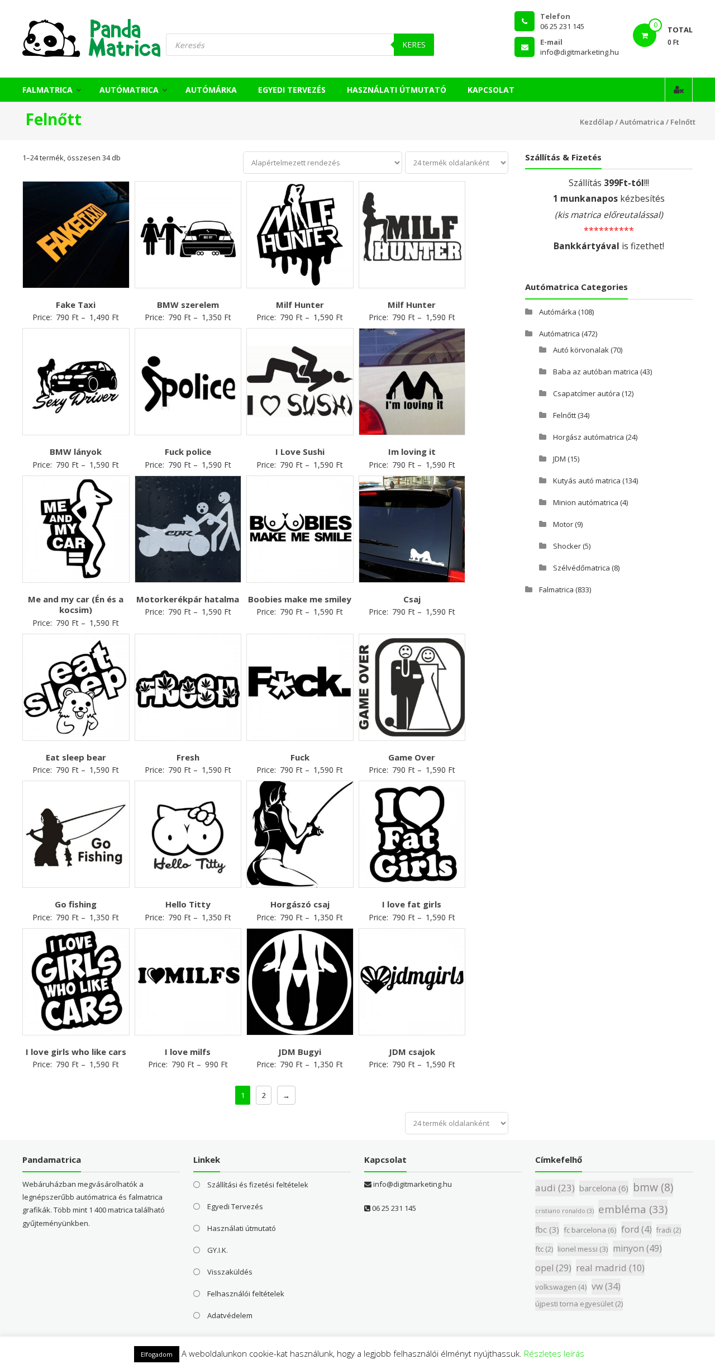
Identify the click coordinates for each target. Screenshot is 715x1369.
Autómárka (211, 89)
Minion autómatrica (585, 502)
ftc (544, 1249)
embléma (633, 1209)
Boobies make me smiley (299, 599)
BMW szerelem (188, 304)
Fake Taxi (76, 304)
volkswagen (561, 1287)
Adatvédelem (229, 1315)
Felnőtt (564, 415)
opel (553, 1268)
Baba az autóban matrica (595, 372)
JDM (559, 459)
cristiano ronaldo (564, 1211)
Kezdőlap (596, 122)
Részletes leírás (554, 1353)
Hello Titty (188, 904)
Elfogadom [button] (157, 1354)
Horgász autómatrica (588, 437)
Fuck (299, 757)
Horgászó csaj (300, 904)
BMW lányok (76, 451)
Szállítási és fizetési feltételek (257, 1185)
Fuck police (188, 451)
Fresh (188, 757)
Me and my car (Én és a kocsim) (75, 604)
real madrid (610, 1267)
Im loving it (412, 451)
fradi (668, 1230)
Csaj (412, 599)
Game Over (411, 757)
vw (606, 1286)
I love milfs (188, 1051)
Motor (563, 524)
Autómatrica (129, 89)
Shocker (567, 546)
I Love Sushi (300, 451)
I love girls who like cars (76, 1051)
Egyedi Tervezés (292, 89)
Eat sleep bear (76, 757)
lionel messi (582, 1249)
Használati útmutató (396, 89)
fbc (547, 1229)
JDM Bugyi (299, 1051)
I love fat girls (411, 904)
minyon (637, 1248)
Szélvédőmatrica (581, 568)
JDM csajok (412, 1051)
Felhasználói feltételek (245, 1294)
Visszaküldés (229, 1272)
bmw (653, 1187)
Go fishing (76, 904)
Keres (414, 44)
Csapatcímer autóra (586, 393)
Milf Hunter (300, 304)
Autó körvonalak (581, 350)
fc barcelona (590, 1230)
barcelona (603, 1188)
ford (636, 1229)
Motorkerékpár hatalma (187, 599)
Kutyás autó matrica (587, 481)
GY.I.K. (217, 1250)
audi (555, 1187)
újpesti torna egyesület (579, 1304)
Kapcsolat (491, 89)
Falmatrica (47, 89)
